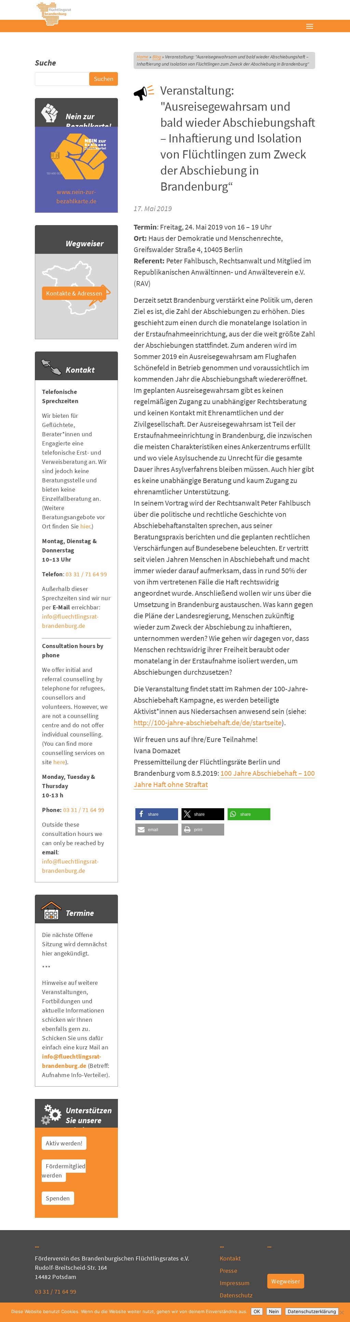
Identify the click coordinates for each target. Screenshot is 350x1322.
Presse (228, 1271)
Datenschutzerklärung (312, 1311)
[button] (156, 814)
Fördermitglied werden (63, 1170)
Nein (274, 1311)
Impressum (235, 1283)
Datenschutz (236, 1295)
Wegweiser (285, 1281)
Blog (156, 57)
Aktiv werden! (64, 1143)
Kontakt (230, 1258)
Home (142, 57)
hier (85, 526)
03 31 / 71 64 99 (86, 574)
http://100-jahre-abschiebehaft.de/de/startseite (208, 722)
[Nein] (341, 1312)
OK (257, 1311)
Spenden (58, 1198)
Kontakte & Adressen (74, 293)
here (59, 762)
